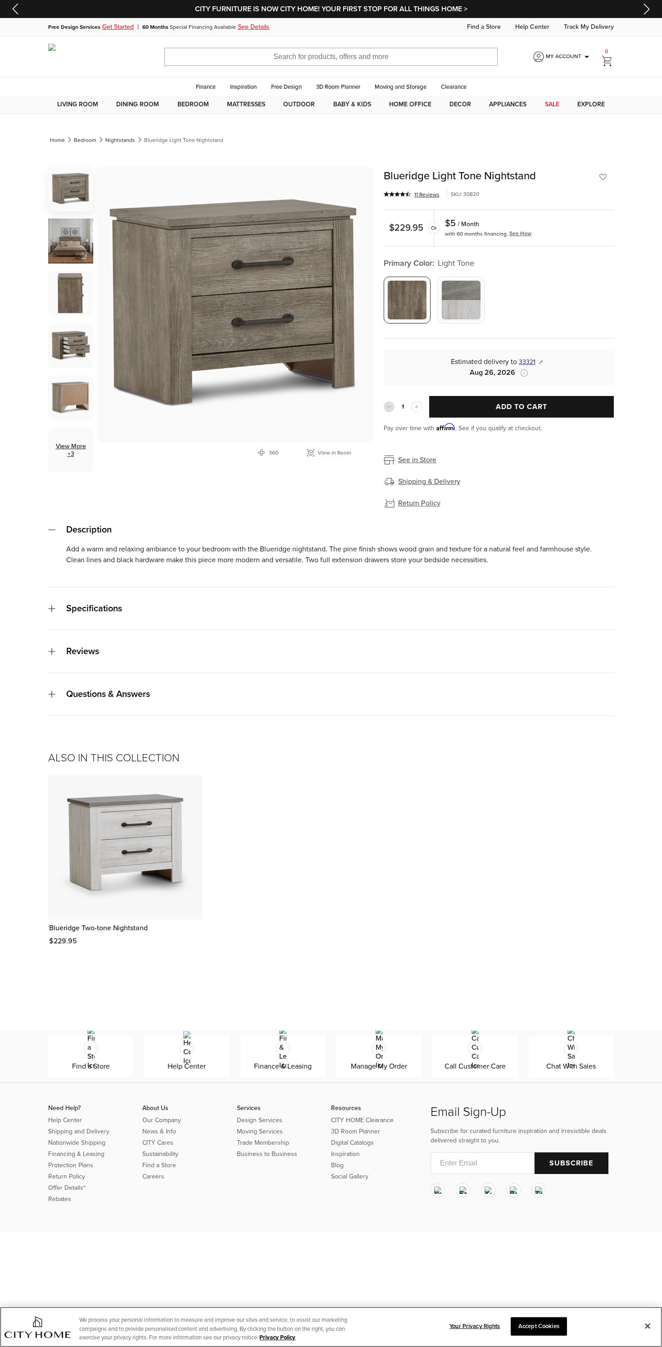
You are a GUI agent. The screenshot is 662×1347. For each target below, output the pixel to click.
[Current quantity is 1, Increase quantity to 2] (416, 406)
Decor (460, 104)
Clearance (454, 87)
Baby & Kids (352, 104)
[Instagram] (437, 1190)
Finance (206, 87)
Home (57, 140)
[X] (488, 1190)
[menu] (331, 105)
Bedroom (193, 104)
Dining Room (137, 104)
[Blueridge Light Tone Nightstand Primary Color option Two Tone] (461, 300)
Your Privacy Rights (474, 1325)
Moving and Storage (400, 87)
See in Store (417, 459)
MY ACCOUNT (569, 56)
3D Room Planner (338, 87)
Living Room (77, 104)
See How (520, 233)
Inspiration (243, 87)
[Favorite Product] (603, 177)
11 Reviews (427, 194)
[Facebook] (463, 1190)
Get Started (118, 27)
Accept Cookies (538, 1325)
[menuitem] (77, 105)
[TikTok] (538, 1190)
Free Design (286, 87)
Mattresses (246, 104)
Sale (552, 104)
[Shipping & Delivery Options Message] (521, 373)
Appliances (507, 104)
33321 (527, 362)
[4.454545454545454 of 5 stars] (397, 194)
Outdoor (299, 104)
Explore (591, 104)
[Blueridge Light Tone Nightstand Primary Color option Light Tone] (407, 300)
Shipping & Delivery (429, 481)
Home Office (410, 104)
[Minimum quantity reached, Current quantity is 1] (389, 406)
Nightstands (120, 140)
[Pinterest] (513, 1190)
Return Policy (419, 503)
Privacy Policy (277, 1337)
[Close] (647, 1326)
